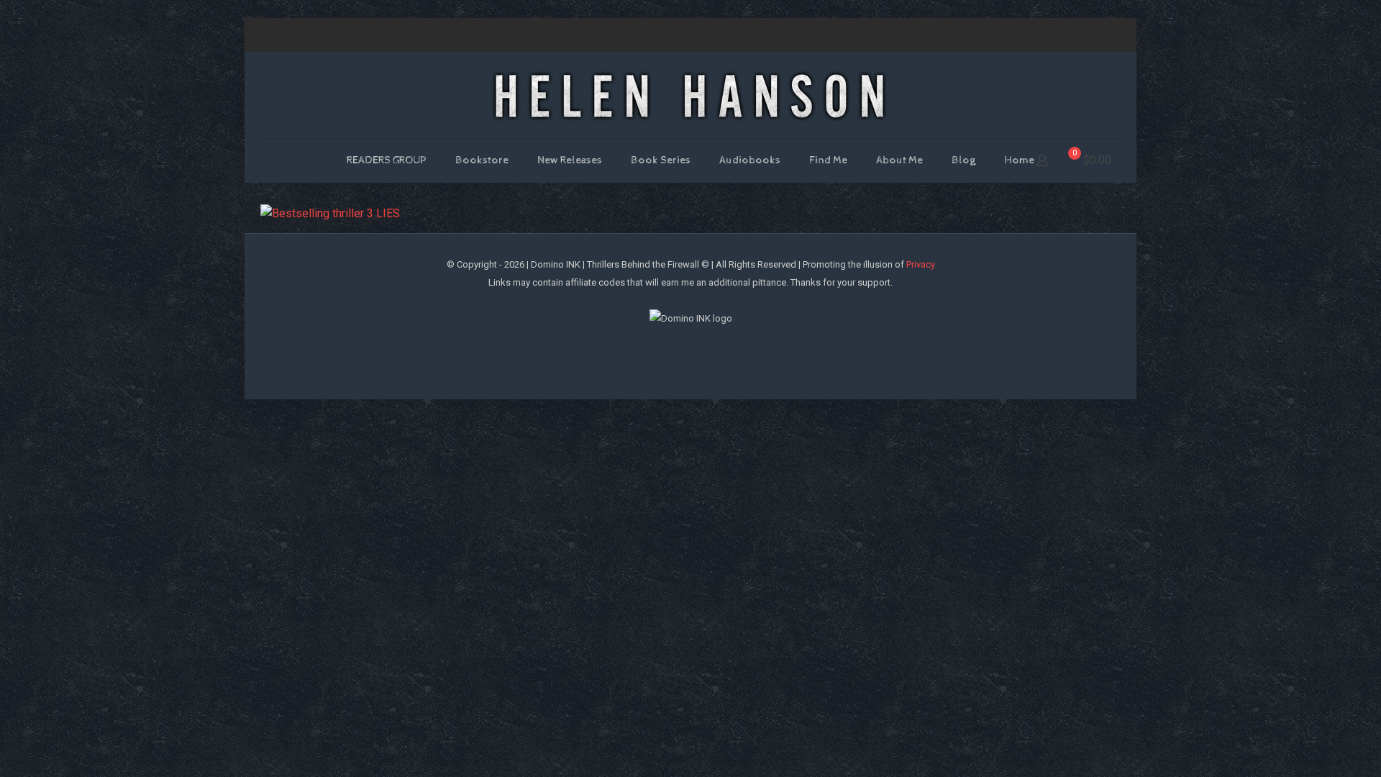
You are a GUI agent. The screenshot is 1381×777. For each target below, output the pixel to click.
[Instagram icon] (1062, 35)
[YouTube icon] (1044, 35)
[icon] (1080, 35)
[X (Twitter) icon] (1026, 35)
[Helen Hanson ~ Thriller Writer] (690, 95)
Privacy (920, 264)
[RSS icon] (1098, 35)
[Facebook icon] (1008, 35)
